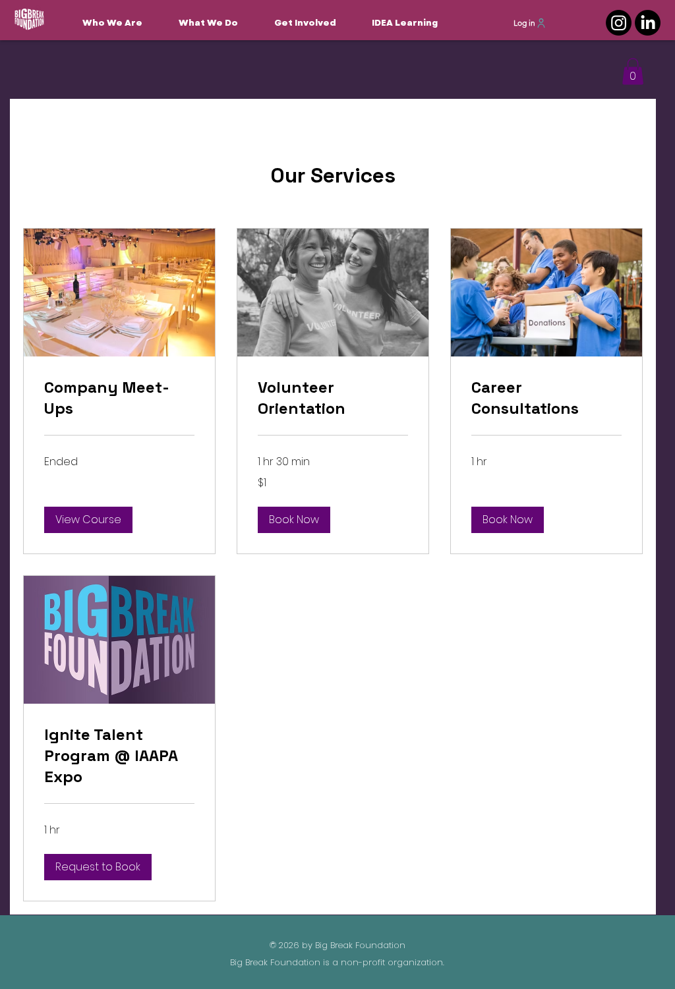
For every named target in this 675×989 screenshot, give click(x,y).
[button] (312, 23)
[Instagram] (618, 23)
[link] (119, 398)
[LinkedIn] (647, 23)
